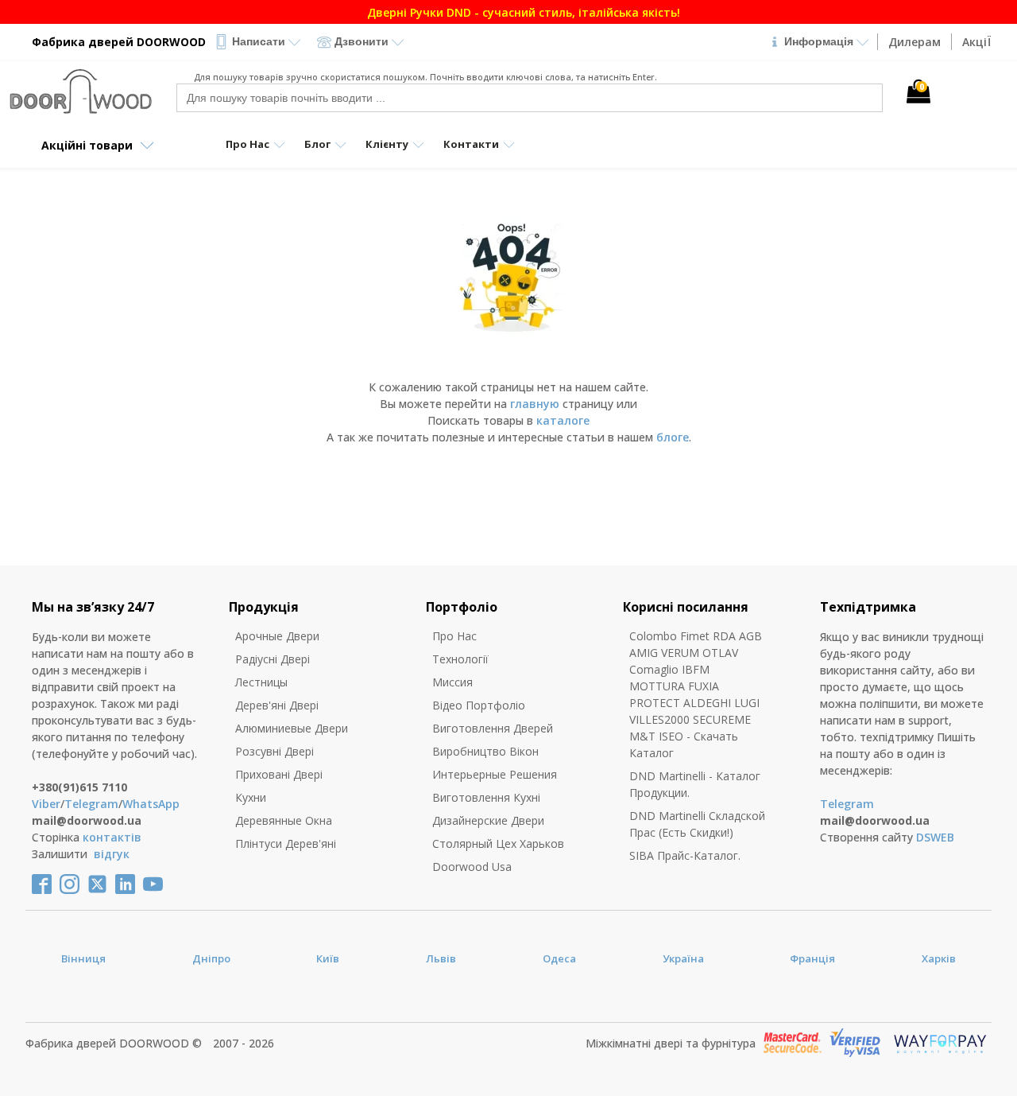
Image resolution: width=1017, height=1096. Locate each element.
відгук (112, 853)
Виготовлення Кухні (486, 797)
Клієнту (386, 144)
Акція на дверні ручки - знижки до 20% (521, 12)
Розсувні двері (274, 751)
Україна (683, 958)
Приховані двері (279, 774)
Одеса (559, 958)
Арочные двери (277, 635)
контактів (112, 837)
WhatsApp (151, 803)
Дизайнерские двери (488, 820)
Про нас (454, 635)
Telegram (91, 803)
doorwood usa (472, 866)
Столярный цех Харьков (498, 843)
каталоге (563, 420)
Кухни (250, 797)
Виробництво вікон (485, 751)
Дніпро (211, 958)
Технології (460, 659)
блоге (672, 437)
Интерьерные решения (494, 774)
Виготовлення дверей (492, 728)
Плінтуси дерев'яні (285, 843)
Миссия (452, 682)
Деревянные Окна (283, 820)
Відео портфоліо (478, 705)
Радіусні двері (272, 659)
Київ (327, 958)
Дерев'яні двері (277, 705)
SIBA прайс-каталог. (685, 855)
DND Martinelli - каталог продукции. (694, 784)
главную (534, 403)
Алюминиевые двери (291, 728)
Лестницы (261, 682)
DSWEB (935, 837)
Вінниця (83, 958)
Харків (939, 958)
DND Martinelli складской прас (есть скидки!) (697, 824)
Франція (812, 958)
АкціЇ (976, 41)
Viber (46, 803)
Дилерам (914, 41)
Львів (441, 958)
